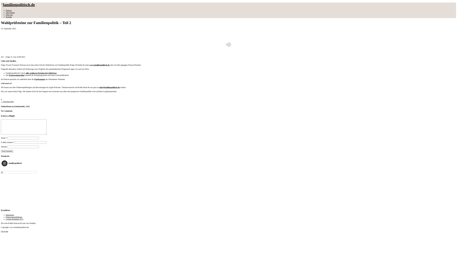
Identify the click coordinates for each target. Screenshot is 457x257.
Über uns (9, 15)
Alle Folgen (10, 13)
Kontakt (9, 17)
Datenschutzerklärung (14, 217)
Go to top (4, 231)
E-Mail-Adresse (7, 142)
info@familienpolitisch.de (109, 87)
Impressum (10, 215)
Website (4, 147)
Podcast (9, 11)
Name (4, 138)
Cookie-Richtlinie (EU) (14, 219)
